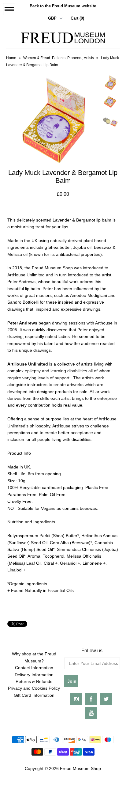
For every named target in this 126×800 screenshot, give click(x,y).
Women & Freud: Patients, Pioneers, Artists (58, 58)
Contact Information (34, 667)
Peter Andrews (22, 322)
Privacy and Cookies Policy (34, 688)
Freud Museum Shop (80, 768)
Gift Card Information (34, 695)
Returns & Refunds (34, 681)
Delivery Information (34, 674)
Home (11, 58)
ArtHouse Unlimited (27, 364)
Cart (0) (77, 18)
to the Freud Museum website (63, 6)
